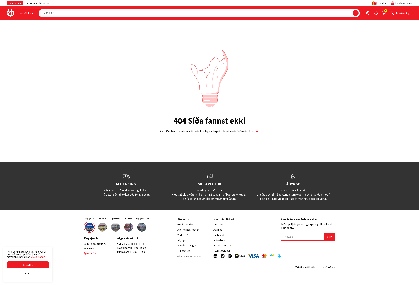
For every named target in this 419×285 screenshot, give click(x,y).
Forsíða (255, 131)
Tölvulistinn (31, 2)
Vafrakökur (329, 267)
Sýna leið (89, 253)
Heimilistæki (14, 2)
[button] (356, 13)
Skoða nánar (38, 256)
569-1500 (89, 248)
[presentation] (26, 13)
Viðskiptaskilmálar (305, 267)
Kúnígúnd (44, 2)
